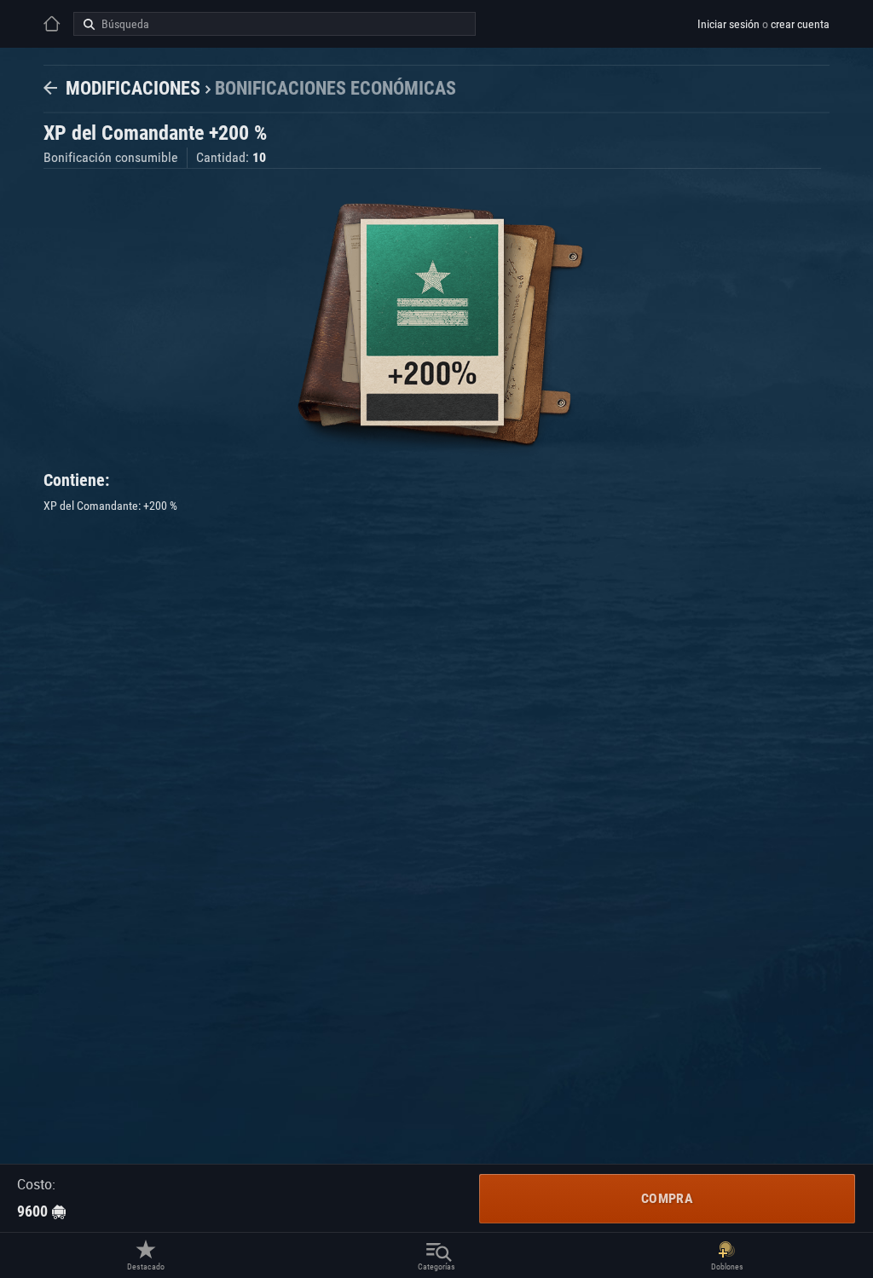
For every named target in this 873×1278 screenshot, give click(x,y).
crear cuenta (800, 24)
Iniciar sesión (728, 24)
